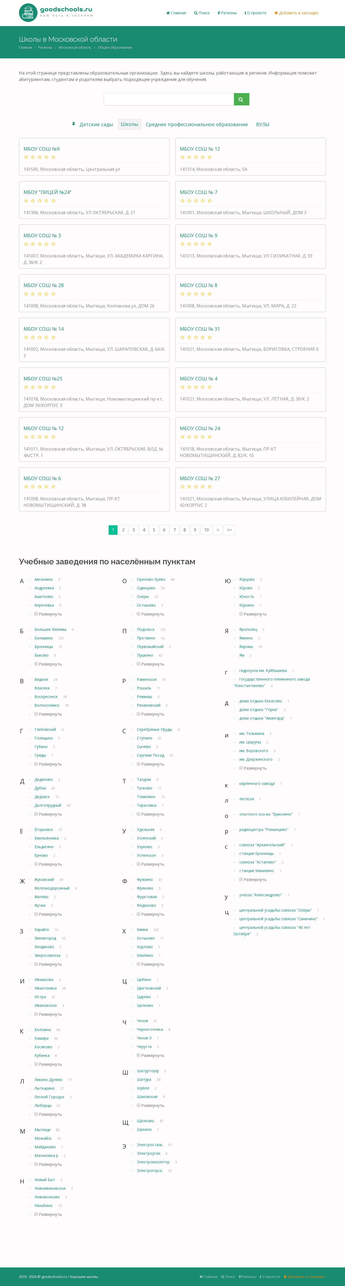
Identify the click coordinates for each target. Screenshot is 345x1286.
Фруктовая (147, 896)
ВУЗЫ (262, 124)
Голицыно (44, 738)
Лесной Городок (49, 1096)
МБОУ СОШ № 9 (198, 235)
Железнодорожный (52, 888)
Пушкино (145, 655)
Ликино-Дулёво (49, 1079)
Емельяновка (47, 838)
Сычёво (144, 746)
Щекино (145, 1129)
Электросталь (150, 1144)
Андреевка (44, 587)
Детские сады (96, 124)
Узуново (145, 846)
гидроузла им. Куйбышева (263, 670)
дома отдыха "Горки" (259, 709)
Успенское (147, 855)
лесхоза (247, 798)
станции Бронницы (257, 853)
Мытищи (42, 1129)
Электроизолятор (154, 1161)
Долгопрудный (48, 805)
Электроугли (149, 1153)
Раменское (147, 679)
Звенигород (45, 938)
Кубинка (42, 1055)
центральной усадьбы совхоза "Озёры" (276, 910)
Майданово (45, 1146)
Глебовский (45, 729)
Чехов (143, 1020)
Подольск (146, 629)
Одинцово (147, 587)
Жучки (40, 905)
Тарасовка (147, 805)
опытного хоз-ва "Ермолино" (266, 814)
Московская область (75, 47)
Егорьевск (44, 829)
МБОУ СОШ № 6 (42, 478)
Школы (129, 124)
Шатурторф (148, 1070)
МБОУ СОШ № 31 (200, 328)
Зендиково (44, 946)
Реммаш (145, 696)
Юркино (247, 605)
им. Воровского (254, 750)
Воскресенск (46, 696)
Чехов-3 (145, 1037)
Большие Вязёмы (50, 629)
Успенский (147, 838)
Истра (40, 996)
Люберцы (43, 1105)
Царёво (144, 996)
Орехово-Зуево (151, 579)
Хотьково (146, 938)
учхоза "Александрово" (261, 894)
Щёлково (146, 1120)
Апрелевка (44, 605)
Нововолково (47, 1196)
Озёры (143, 596)
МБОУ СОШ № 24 (200, 428)
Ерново (41, 855)
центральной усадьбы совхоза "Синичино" (279, 918)
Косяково (43, 1046)
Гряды (40, 755)
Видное (41, 679)
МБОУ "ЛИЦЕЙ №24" (47, 192)
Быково (42, 655)
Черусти (145, 1046)
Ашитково (44, 596)
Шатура (144, 1079)
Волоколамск (47, 705)
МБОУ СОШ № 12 (200, 149)
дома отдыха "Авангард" (262, 718)
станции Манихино (257, 870)
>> (229, 530)
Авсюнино (44, 579)
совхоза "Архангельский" (263, 844)
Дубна (40, 788)
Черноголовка (150, 1029)
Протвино (146, 637)
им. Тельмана (252, 733)
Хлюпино (145, 955)
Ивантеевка (46, 988)
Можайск (43, 1138)
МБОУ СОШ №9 (41, 149)
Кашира (42, 1038)
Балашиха (44, 637)
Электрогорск (150, 1170)
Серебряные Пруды (155, 729)
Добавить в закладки (298, 12)
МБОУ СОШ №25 (42, 378)
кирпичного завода (257, 783)
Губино (41, 746)
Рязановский (149, 705)
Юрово (246, 587)
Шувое (143, 1087)
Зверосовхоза (47, 955)
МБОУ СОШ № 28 (43, 285)
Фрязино (145, 879)
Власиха (42, 687)
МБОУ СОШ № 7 (198, 192)
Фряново (145, 888)
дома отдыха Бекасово (261, 700)
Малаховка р (46, 1155)
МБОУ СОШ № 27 (200, 478)
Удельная (146, 829)
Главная (178, 12)
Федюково (147, 905)
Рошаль (144, 687)
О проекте (256, 12)
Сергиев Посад (151, 755)
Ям (242, 655)
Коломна (43, 1029)
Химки (143, 929)
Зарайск (42, 929)
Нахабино (44, 1205)
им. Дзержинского (256, 759)
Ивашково (44, 979)
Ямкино (246, 637)
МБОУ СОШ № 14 (43, 328)
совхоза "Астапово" (258, 862)
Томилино (147, 796)
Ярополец (248, 629)
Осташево (147, 605)
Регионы (228, 12)
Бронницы (44, 646)
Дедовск (42, 796)
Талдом (144, 779)
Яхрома (246, 646)
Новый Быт (45, 1179)
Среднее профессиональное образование (197, 124)
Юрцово (247, 579)
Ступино (145, 738)
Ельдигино (44, 846)
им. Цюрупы (250, 742)
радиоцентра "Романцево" (264, 829)
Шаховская (147, 1096)
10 (206, 530)
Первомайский (151, 646)
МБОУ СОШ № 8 (198, 285)
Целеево (145, 1005)
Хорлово (145, 946)
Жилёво (42, 896)
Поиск (204, 12)
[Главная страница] (55, 13)
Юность (247, 596)
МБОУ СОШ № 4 (198, 378)
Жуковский (44, 879)
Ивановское (46, 1005)
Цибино (144, 979)
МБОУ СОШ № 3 (42, 235)
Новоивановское (50, 1188)
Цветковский (149, 988)
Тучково (145, 788)
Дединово (44, 779)
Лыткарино (45, 1088)
